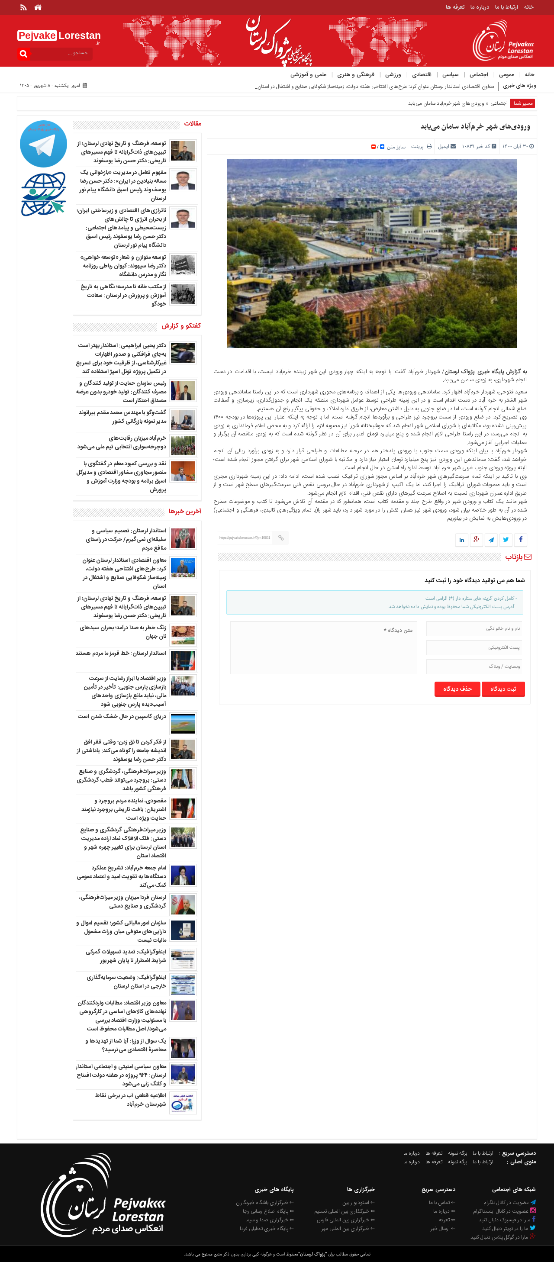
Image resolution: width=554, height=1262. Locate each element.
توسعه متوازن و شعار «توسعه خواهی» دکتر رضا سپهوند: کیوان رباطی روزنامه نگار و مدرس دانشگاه (123, 266)
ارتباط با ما (506, 7)
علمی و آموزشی (308, 75)
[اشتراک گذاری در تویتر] (506, 540)
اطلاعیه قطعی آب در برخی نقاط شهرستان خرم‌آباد (130, 1100)
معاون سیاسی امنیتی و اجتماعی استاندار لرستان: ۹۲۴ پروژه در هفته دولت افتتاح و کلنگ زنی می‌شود (121, 1075)
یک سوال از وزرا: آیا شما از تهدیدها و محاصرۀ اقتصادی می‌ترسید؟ (125, 1046)
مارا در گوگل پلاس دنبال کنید (499, 1237)
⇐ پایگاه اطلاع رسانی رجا (268, 1211)
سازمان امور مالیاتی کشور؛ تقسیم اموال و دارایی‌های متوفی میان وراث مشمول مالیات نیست (121, 931)
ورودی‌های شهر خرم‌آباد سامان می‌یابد (475, 127)
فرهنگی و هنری (355, 75)
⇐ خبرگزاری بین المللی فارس (346, 1220)
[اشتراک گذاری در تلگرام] (491, 540)
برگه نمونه (457, 1153)
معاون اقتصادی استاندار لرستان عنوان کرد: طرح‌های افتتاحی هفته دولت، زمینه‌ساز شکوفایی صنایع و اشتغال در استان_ (374, 86)
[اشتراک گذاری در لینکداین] (462, 540)
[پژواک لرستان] (102, 1240)
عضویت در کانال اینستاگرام (501, 1211)
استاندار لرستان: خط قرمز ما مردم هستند (120, 653)
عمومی (506, 75)
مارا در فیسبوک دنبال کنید (505, 1220)
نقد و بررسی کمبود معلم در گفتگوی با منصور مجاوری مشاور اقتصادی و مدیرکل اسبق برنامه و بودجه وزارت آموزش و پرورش (121, 477)
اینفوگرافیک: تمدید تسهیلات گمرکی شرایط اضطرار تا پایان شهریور (126, 956)
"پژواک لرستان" (312, 1254)
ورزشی (393, 75)
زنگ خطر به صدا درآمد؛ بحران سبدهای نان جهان (123, 632)
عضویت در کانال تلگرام (506, 1202)
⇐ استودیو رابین (358, 1202)
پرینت (419, 146)
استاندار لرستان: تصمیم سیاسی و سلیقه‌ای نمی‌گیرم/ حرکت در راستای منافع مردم (126, 539)
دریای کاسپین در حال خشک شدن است (122, 716)
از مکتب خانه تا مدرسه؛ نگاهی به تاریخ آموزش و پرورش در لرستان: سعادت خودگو (123, 295)
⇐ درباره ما (444, 1211)
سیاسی (450, 75)
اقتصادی (422, 75)
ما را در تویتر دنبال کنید (505, 1228)
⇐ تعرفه (447, 1220)
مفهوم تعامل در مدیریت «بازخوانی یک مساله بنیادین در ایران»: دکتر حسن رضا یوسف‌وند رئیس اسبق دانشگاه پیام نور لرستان (123, 185)
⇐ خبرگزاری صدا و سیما (269, 1220)
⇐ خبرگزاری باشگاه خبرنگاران (265, 1202)
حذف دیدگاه (457, 689)
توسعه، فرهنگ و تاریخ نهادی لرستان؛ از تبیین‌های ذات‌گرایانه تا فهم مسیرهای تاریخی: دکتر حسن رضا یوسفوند (121, 152)
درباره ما (479, 7)
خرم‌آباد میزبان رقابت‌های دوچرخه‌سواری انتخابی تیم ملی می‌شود (121, 443)
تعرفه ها (455, 7)
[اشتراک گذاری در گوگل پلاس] (476, 540)
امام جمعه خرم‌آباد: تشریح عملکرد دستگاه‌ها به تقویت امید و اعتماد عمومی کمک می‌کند (121, 876)
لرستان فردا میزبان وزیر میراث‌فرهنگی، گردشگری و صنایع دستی (122, 902)
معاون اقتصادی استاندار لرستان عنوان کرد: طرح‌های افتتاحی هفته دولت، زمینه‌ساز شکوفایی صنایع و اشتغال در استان (124, 573)
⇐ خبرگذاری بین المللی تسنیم (345, 1211)
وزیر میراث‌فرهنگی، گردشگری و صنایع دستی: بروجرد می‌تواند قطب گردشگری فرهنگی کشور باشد (121, 780)
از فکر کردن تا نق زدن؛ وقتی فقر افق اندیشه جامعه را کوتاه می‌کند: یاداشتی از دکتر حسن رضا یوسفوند (121, 750)
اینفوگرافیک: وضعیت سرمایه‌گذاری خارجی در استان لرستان (126, 982)
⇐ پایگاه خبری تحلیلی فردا (267, 1228)
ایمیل (443, 146)
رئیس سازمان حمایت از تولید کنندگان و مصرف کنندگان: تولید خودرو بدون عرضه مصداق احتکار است (121, 392)
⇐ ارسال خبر (443, 1228)
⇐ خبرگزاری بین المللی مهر (348, 1228)
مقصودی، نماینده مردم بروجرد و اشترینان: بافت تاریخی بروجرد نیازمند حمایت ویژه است (123, 809)
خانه (529, 7)
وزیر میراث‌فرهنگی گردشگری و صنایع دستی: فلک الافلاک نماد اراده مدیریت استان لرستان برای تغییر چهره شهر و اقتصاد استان (123, 843)
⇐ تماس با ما (442, 1202)
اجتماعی (479, 75)
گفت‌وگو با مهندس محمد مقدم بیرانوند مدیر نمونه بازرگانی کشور (122, 417)
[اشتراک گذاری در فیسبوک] (520, 540)
